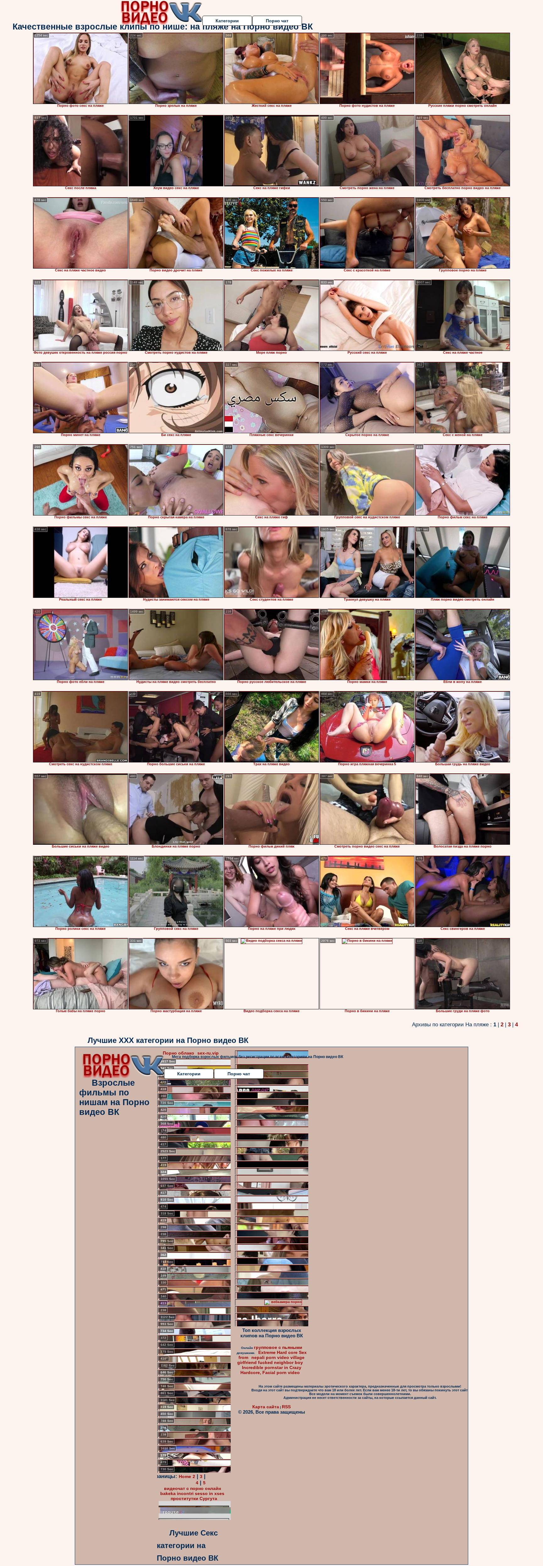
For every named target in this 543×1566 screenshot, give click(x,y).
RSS (286, 1406)
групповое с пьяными (278, 1347)
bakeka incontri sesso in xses (192, 1493)
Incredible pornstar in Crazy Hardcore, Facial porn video (270, 1370)
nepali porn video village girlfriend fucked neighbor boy (271, 1360)
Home (185, 1476)
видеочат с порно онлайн (192, 1488)
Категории (227, 20)
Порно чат (277, 20)
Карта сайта (265, 1406)
